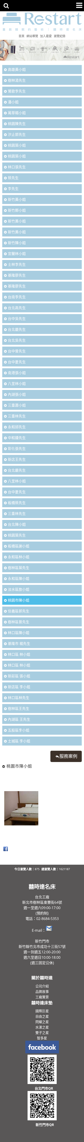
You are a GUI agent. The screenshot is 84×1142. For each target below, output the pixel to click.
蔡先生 (13, 177)
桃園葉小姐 (17, 145)
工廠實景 (42, 997)
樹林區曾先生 (18, 621)
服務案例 (68, 756)
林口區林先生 (18, 697)
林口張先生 (17, 166)
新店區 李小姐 (19, 686)
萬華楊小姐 (17, 112)
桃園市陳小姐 (18, 600)
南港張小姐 (17, 372)
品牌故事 (42, 991)
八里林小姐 (17, 383)
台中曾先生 (17, 351)
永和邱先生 (17, 426)
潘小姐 (13, 102)
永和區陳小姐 (18, 578)
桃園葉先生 (17, 535)
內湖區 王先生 (19, 719)
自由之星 (42, 1016)
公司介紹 (42, 986)
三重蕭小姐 (17, 405)
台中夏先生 (17, 361)
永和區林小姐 (18, 556)
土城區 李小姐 (19, 741)
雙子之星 (42, 1032)
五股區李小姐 (18, 730)
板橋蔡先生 (17, 502)
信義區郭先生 (18, 611)
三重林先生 (17, 416)
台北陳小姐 (17, 524)
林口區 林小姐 (19, 654)
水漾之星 (42, 1027)
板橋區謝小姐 (18, 546)
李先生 (13, 188)
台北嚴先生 (17, 329)
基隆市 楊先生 (19, 643)
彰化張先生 (17, 448)
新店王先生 (17, 459)
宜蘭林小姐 (17, 253)
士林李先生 (17, 264)
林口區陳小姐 (18, 632)
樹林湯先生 (17, 80)
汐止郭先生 (17, 134)
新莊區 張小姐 (19, 676)
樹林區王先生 (18, 708)
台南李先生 (17, 296)
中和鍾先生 (17, 437)
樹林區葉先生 (18, 567)
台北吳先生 (17, 340)
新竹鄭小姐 (17, 210)
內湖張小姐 (17, 394)
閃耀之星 (42, 1021)
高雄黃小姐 (17, 69)
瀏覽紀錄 (59, 36)
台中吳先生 (17, 318)
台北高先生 (17, 307)
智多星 (42, 1038)
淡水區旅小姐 (18, 589)
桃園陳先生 (17, 123)
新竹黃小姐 (17, 199)
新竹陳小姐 (17, 242)
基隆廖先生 (17, 275)
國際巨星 (42, 1011)
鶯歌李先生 (17, 91)
